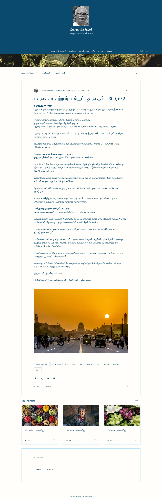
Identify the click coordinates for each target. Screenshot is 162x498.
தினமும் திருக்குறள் (81, 29)
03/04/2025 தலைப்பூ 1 (117, 430)
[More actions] (126, 90)
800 (97, 364)
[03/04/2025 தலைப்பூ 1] (122, 415)
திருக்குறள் (46, 73)
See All (137, 400)
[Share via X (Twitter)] (41, 378)
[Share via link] (54, 378)
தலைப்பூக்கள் (60, 73)
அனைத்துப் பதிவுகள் (29, 73)
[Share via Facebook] (35, 378)
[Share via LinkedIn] (48, 378)
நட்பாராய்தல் (56, 364)
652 (81, 364)
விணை (116, 364)
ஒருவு (38, 369)
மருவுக (89, 364)
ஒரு (74, 364)
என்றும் (106, 364)
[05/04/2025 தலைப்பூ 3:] (40, 415)
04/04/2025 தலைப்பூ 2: (76, 430)
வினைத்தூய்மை (42, 364)
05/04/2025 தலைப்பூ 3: (35, 430)
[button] (137, 73)
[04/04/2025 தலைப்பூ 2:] (81, 415)
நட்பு (66, 364)
